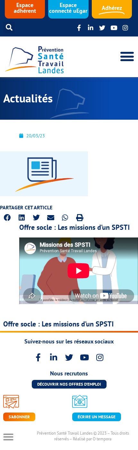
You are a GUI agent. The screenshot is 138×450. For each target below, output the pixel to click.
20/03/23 (35, 136)
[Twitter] (102, 28)
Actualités (28, 98)
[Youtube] (114, 28)
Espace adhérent (25, 7)
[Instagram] (125, 28)
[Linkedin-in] (91, 28)
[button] (9, 27)
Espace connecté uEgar (68, 7)
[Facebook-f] (79, 28)
